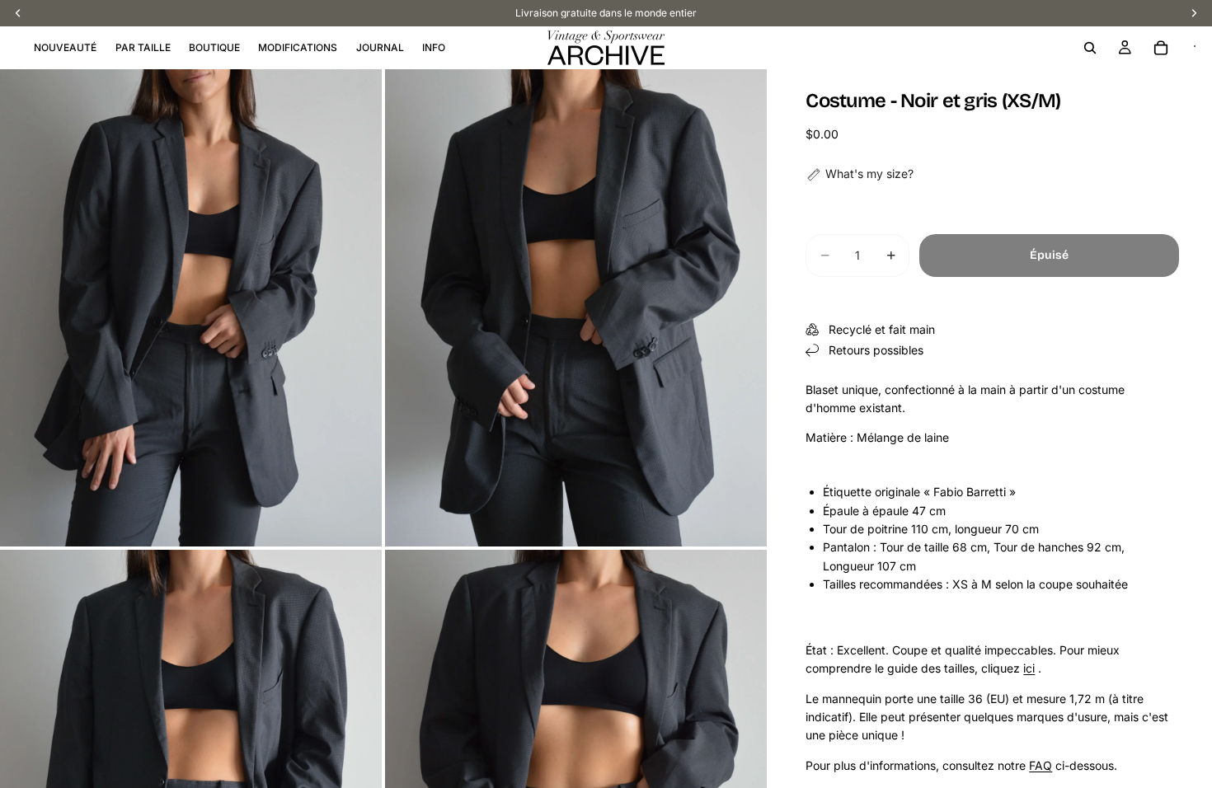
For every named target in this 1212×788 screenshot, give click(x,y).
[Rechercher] (1090, 48)
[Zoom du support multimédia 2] (576, 307)
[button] (860, 174)
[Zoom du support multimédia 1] (191, 307)
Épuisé (1049, 255)
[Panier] (1161, 48)
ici (1029, 668)
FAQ (1040, 765)
